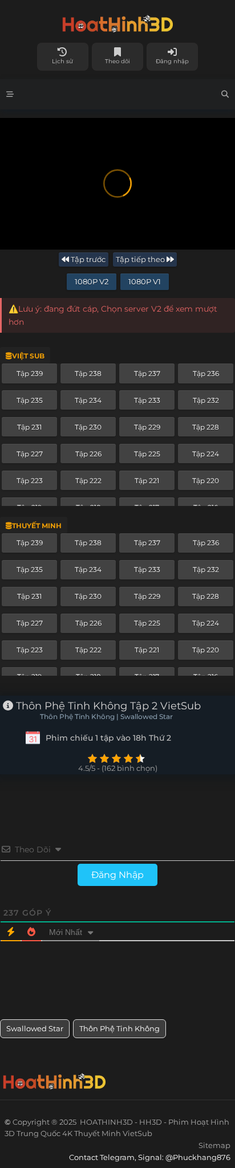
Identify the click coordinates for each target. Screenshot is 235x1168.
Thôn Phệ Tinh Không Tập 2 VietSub (107, 706)
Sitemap (214, 1145)
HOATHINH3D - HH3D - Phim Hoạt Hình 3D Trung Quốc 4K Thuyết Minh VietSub (117, 21)
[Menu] (10, 94)
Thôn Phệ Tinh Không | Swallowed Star (106, 717)
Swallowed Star (34, 1028)
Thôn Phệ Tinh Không (119, 1028)
